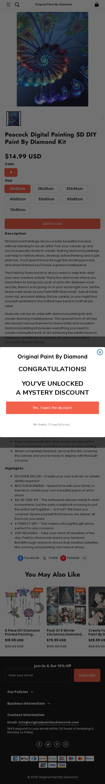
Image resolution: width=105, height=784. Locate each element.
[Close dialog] (100, 352)
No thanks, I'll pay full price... (52, 424)
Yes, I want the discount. (52, 407)
